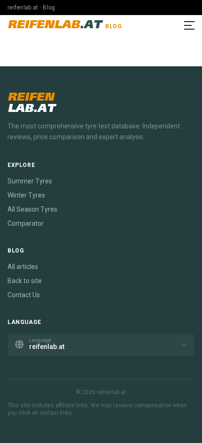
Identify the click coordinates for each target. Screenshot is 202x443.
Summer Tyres (30, 181)
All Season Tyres (32, 209)
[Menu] (189, 25)
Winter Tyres (26, 195)
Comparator (26, 223)
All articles (23, 266)
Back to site (25, 281)
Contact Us (24, 295)
